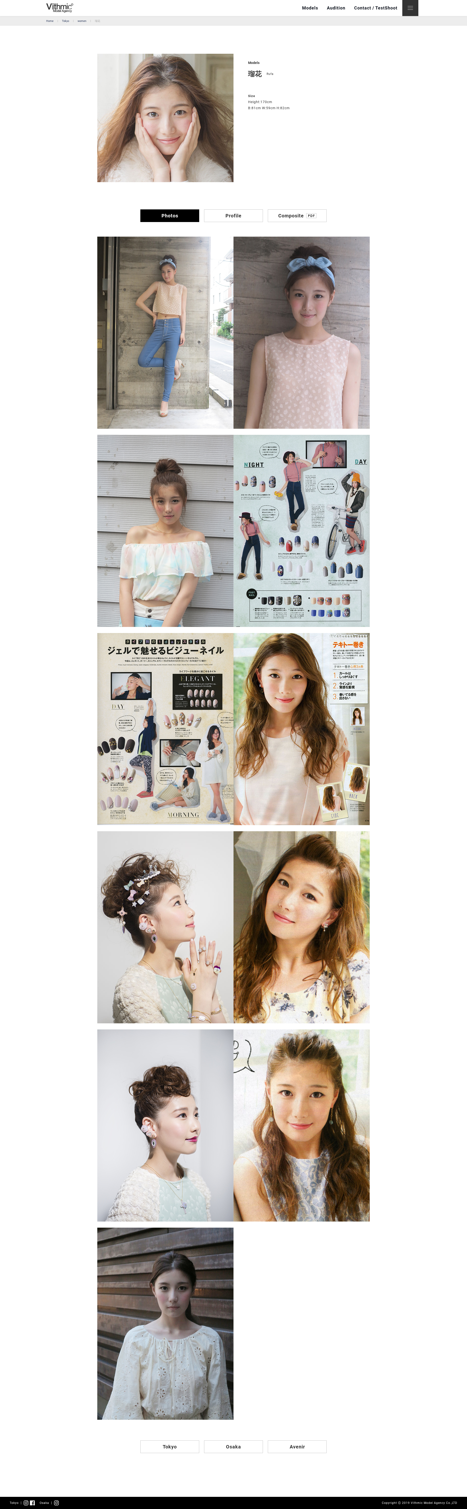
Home (50, 21)
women (82, 21)
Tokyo (65, 21)
